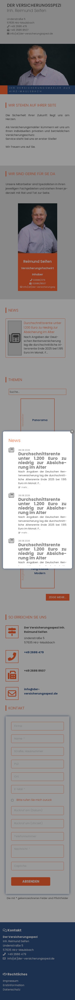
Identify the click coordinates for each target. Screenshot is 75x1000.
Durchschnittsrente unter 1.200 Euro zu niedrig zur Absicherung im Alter (42, 460)
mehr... (25, 487)
